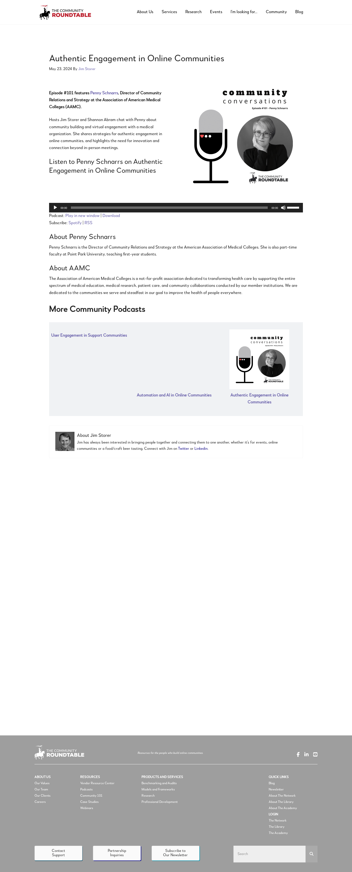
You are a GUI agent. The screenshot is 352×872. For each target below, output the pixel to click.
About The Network (282, 795)
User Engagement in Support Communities (89, 335)
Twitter (183, 449)
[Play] (55, 207)
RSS (88, 223)
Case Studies (89, 802)
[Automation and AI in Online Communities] (174, 357)
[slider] (294, 207)
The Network (278, 820)
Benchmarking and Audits (159, 783)
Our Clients (42, 795)
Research (148, 795)
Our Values (42, 783)
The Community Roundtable (69, 12)
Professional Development (160, 802)
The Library (276, 826)
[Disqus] (176, 527)
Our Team (41, 789)
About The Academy (283, 808)
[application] (176, 207)
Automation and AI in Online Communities (174, 395)
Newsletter (276, 789)
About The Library (281, 802)
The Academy (278, 833)
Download (111, 216)
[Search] (312, 854)
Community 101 (91, 795)
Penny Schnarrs (104, 93)
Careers (40, 802)
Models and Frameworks (158, 789)
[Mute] (283, 207)
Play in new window (82, 216)
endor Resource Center (98, 783)
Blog (272, 783)
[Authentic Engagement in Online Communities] (259, 357)
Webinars (86, 808)
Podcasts (86, 789)
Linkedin (201, 449)
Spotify (75, 223)
